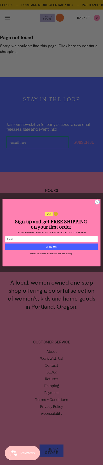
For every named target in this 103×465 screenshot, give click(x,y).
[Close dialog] (97, 202)
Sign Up (51, 246)
